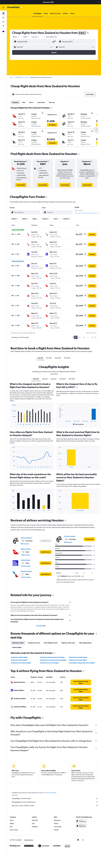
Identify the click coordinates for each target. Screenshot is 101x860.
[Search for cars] (3, 22)
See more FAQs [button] (41, 626)
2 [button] (79, 337)
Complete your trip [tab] (34, 643)
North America (19, 77)
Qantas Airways (26, 549)
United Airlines (25, 560)
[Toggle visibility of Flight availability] (78, 424)
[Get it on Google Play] (81, 821)
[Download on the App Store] (81, 825)
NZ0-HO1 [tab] (36, 379)
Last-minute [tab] (41, 102)
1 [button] (75, 337)
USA (26, 77)
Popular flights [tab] (17, 647)
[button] (99, 2)
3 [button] (83, 337)
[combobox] (35, 37)
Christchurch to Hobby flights (78, 657)
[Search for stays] (3, 18)
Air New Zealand (26, 538)
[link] (20, 185)
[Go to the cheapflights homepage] (14, 7)
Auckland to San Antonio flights (21, 663)
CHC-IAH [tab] (49, 358)
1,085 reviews (25, 555)
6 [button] (92, 337)
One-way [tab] (52, 102)
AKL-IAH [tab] (40, 358)
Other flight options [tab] (85, 643)
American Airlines (26, 571)
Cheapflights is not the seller (21, 798)
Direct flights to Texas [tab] (50, 643)
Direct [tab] (31, 102)
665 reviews (25, 544)
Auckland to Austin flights (19, 660)
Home (11, 77)
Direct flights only (51, 37)
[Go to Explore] (3, 26)
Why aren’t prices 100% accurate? (23, 805)
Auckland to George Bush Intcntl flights (52, 657)
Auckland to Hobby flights (19, 657)
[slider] (98, 213)
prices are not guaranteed (50, 792)
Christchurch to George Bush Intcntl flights (53, 660)
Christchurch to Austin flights (78, 660)
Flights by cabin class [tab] (68, 643)
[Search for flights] (3, 13)
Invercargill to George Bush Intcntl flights (82, 663)
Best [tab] (23, 102)
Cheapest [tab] (15, 102)
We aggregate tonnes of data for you (24, 802)
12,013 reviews (26, 577)
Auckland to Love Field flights (49, 663)
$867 (82, 32)
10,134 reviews (26, 566)
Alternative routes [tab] (18, 643)
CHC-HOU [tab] (67, 358)
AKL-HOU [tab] (58, 358)
